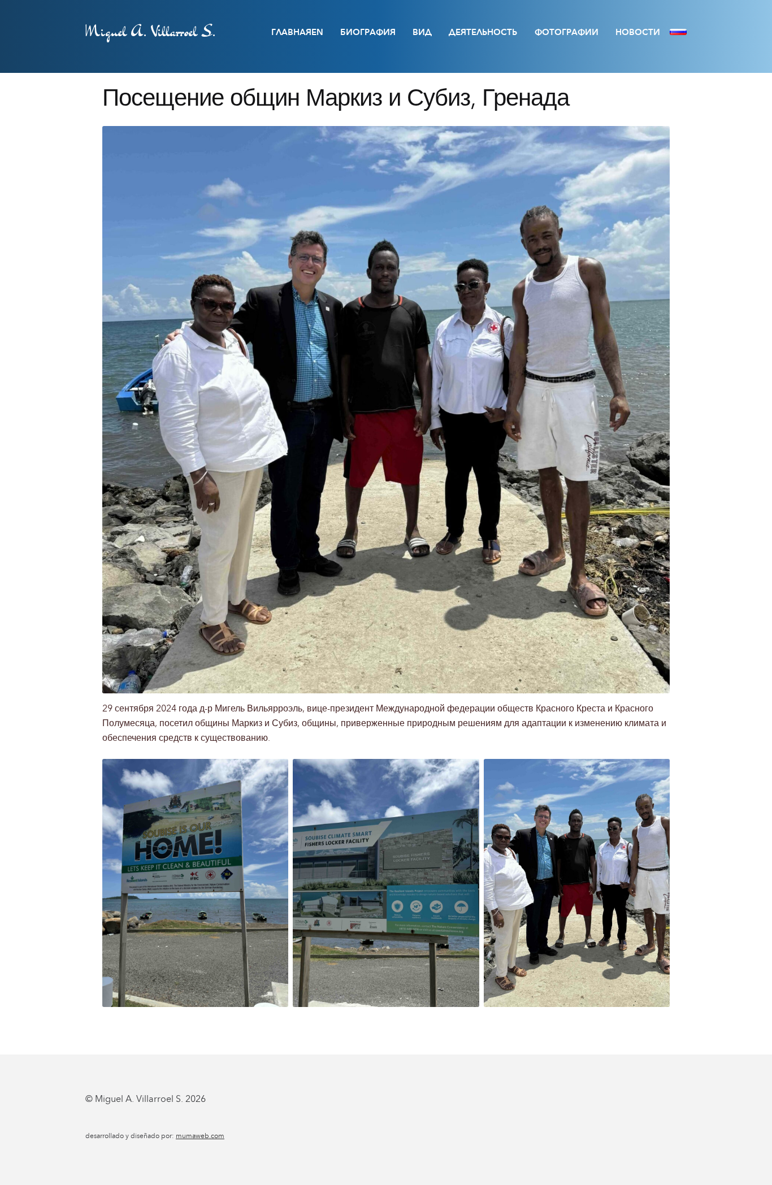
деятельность (483, 32)
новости (637, 32)
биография (368, 32)
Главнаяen (297, 32)
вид (422, 32)
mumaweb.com (200, 1135)
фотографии (566, 32)
